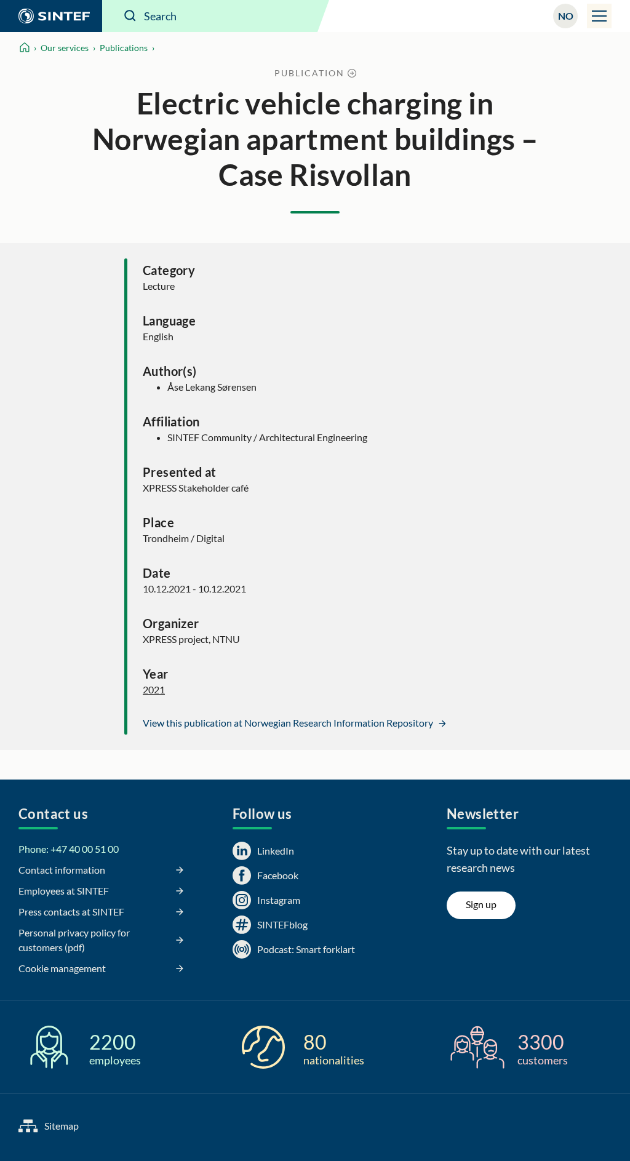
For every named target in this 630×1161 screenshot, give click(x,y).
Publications (124, 47)
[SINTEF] (51, 16)
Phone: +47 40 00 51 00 (68, 849)
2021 (154, 689)
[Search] (130, 16)
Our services (65, 47)
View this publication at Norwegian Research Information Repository (289, 722)
